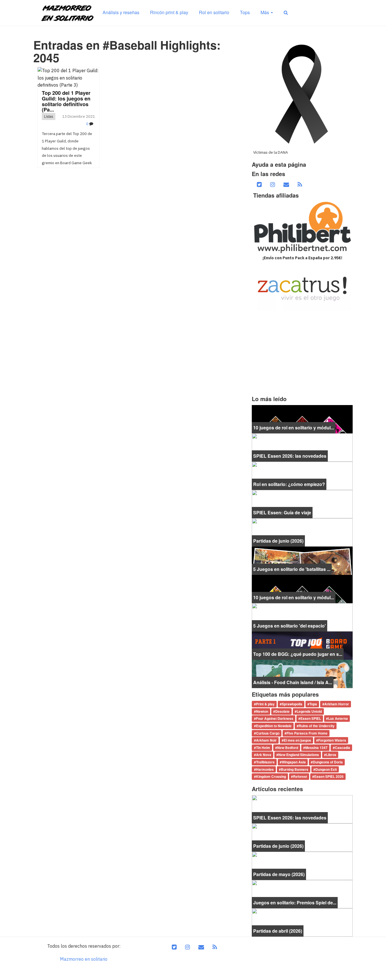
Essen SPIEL (310, 718)
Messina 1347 (316, 747)
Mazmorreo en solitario (83, 959)
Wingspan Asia (294, 762)
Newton (262, 711)
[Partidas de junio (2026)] (302, 532)
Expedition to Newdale (274, 725)
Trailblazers (265, 762)
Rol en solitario (214, 12)
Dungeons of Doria (328, 762)
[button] (286, 12)
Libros (331, 754)
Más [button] (265, 12)
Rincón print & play (169, 12)
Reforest (300, 776)
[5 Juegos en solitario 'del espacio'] (302, 617)
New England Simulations (298, 754)
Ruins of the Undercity (317, 725)
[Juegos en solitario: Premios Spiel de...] (302, 893)
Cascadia (342, 747)
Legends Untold (309, 711)
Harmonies (265, 769)
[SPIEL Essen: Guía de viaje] (302, 503)
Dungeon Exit (326, 769)
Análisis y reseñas (121, 12)
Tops (245, 12)
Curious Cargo (267, 733)
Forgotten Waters (332, 740)
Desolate (282, 711)
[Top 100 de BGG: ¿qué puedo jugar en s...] (302, 645)
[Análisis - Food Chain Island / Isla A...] (302, 673)
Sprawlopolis (292, 704)
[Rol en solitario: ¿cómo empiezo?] (302, 475)
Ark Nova (263, 754)
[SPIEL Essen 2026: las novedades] (302, 447)
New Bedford (287, 747)
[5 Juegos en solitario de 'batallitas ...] (302, 560)
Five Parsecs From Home (307, 733)
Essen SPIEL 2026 (329, 776)
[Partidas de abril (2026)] (302, 922)
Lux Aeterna (338, 718)
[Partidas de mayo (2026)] (302, 865)
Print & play (265, 704)
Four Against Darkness (274, 718)
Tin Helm (263, 747)
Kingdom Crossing (271, 776)
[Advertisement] (302, 353)
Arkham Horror (336, 704)
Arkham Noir (266, 740)
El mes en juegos (297, 740)
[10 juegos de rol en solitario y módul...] (302, 418)
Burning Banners (294, 769)
